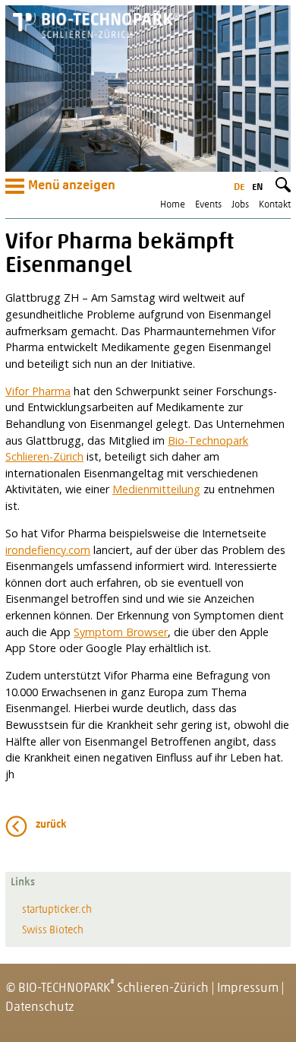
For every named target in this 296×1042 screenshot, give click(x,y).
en (257, 187)
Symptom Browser (121, 632)
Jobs (240, 205)
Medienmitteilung (156, 489)
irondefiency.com (47, 550)
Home (172, 205)
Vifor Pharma (38, 391)
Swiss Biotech (52, 930)
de (239, 187)
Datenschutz (39, 1007)
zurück (51, 825)
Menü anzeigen (71, 186)
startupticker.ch (57, 910)
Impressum (248, 988)
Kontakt (275, 205)
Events (208, 205)
